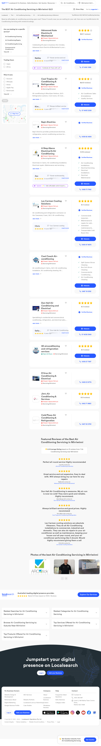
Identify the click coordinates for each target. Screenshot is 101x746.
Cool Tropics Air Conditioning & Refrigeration (51, 476)
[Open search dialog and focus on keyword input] (4, 13)
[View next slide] (52, 536)
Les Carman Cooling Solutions (51, 495)
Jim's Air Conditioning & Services (50, 437)
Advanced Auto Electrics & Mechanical (50, 449)
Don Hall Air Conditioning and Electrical (50, 464)
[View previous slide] (48, 536)
